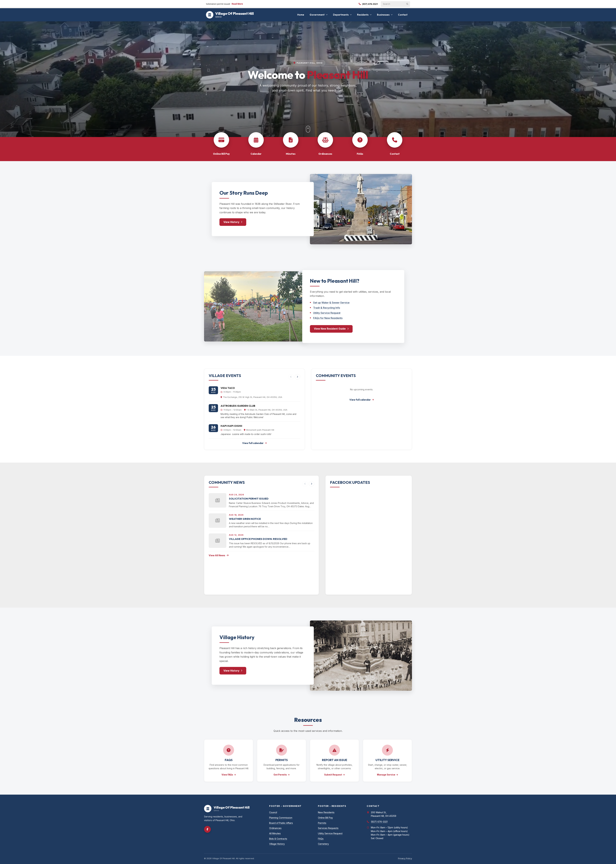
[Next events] (297, 377)
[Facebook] (207, 829)
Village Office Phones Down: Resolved (258, 539)
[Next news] (311, 484)
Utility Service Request (326, 313)
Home (300, 14)
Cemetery (323, 843)
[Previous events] (291, 377)
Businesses (383, 14)
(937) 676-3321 (370, 3)
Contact (402, 14)
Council (273, 812)
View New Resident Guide (330, 328)
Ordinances (275, 828)
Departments (341, 14)
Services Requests (328, 828)
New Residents (326, 812)
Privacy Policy (405, 858)
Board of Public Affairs (281, 823)
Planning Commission (280, 817)
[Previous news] (305, 484)
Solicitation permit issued (249, 498)
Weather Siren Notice (245, 518)
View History (231, 222)
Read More (237, 3)
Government (317, 14)
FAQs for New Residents (327, 318)
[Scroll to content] (308, 129)
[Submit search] (407, 4)
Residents (362, 14)
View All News (217, 555)
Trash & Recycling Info (326, 307)
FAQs (321, 838)
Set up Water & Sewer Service (331, 302)
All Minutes (275, 833)
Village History (277, 843)
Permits (322, 823)
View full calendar (253, 443)
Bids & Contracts (278, 838)
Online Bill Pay (325, 817)
